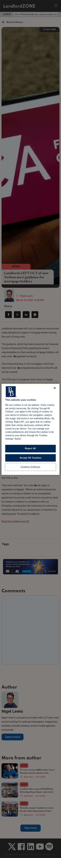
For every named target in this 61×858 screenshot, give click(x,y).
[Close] (54, 388)
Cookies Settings (30, 466)
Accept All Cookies (31, 458)
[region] (30, 429)
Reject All (30, 448)
